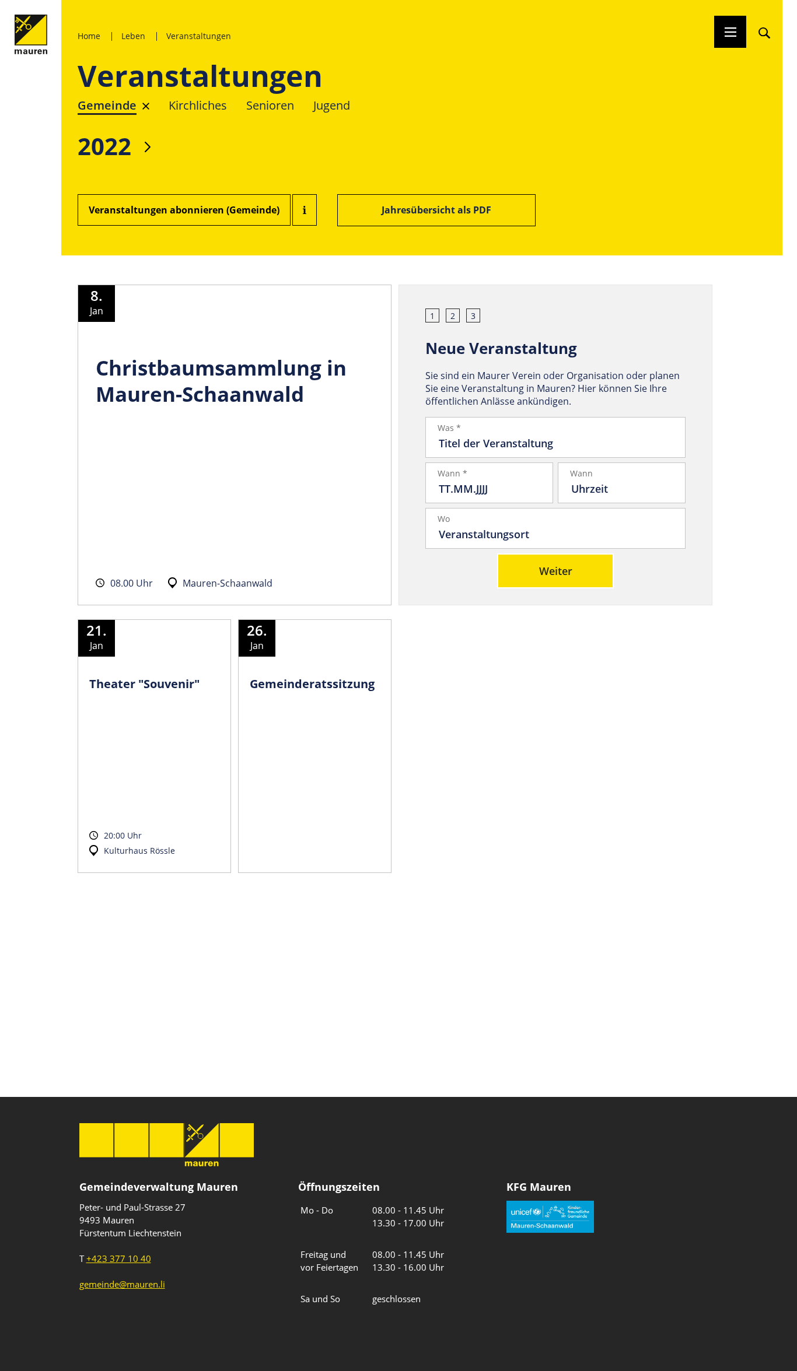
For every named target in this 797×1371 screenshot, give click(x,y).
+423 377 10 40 (118, 1258)
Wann (581, 473)
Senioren (270, 105)
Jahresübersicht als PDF (436, 210)
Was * (449, 428)
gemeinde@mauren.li (122, 1284)
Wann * (452, 473)
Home (89, 35)
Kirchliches (198, 105)
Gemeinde (107, 105)
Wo (444, 519)
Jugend (331, 105)
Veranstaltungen (198, 35)
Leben (133, 35)
